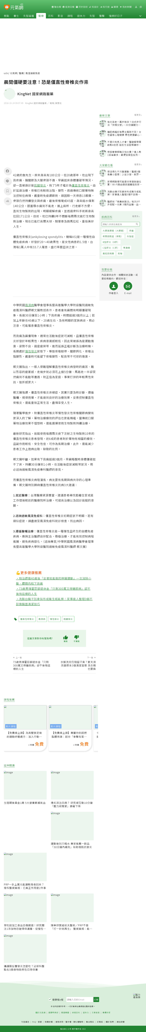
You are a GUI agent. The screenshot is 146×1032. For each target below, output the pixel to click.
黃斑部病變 (108, 253)
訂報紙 (100, 1022)
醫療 (41, 16)
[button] (140, 15)
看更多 (137, 115)
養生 (16, 16)
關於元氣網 (40, 1013)
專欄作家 (106, 1013)
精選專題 (65, 1013)
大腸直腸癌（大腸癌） (114, 230)
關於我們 (110, 1022)
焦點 (6, 16)
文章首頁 (96, 1013)
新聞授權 (49, 1022)
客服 (40, 1021)
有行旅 (106, 7)
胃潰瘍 (126, 247)
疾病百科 (76, 1013)
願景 (115, 7)
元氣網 (13, 73)
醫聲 (102, 16)
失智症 (130, 236)
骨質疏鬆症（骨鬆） (113, 236)
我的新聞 (127, 7)
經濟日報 (69, 7)
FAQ (34, 1021)
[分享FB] (7, 170)
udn (6, 73)
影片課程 (11, 726)
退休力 (81, 16)
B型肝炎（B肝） (111, 241)
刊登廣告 (25, 1022)
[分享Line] (7, 180)
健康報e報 (57, 999)
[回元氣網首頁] (16, 7)
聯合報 (57, 7)
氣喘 (120, 253)
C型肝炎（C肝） (111, 247)
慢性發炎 (31, 351)
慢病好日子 (115, 16)
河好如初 (83, 7)
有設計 (95, 7)
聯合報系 (90, 1022)
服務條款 (60, 1021)
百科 (50, 16)
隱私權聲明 (78, 1021)
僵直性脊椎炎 (81, 185)
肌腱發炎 (40, 185)
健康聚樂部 (53, 1013)
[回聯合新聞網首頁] (7, 7)
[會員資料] (136, 7)
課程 (70, 16)
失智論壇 (28, 16)
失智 (92, 16)
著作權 (68, 1021)
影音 (60, 16)
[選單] (140, 7)
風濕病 (29, 305)
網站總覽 (121, 1022)
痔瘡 (131, 230)
